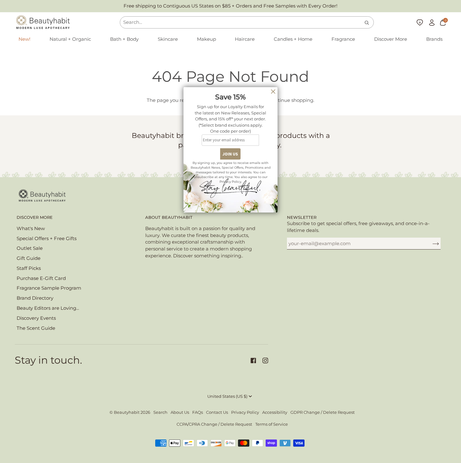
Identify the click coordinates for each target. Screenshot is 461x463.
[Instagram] (265, 360)
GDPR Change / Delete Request (322, 412)
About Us (180, 412)
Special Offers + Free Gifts (47, 238)
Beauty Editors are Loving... (48, 308)
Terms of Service (271, 424)
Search (160, 412)
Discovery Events (36, 318)
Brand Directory (35, 298)
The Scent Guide (36, 328)
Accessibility (274, 412)
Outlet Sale (30, 248)
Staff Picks (29, 268)
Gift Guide (28, 258)
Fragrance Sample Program (49, 288)
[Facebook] (253, 360)
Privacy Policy (245, 412)
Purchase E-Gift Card (41, 278)
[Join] (430, 244)
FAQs (197, 412)
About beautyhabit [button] (169, 217)
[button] (70, 39)
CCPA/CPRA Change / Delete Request (214, 424)
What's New (31, 228)
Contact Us (217, 412)
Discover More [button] (35, 217)
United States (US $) (227, 396)
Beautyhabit (127, 412)
